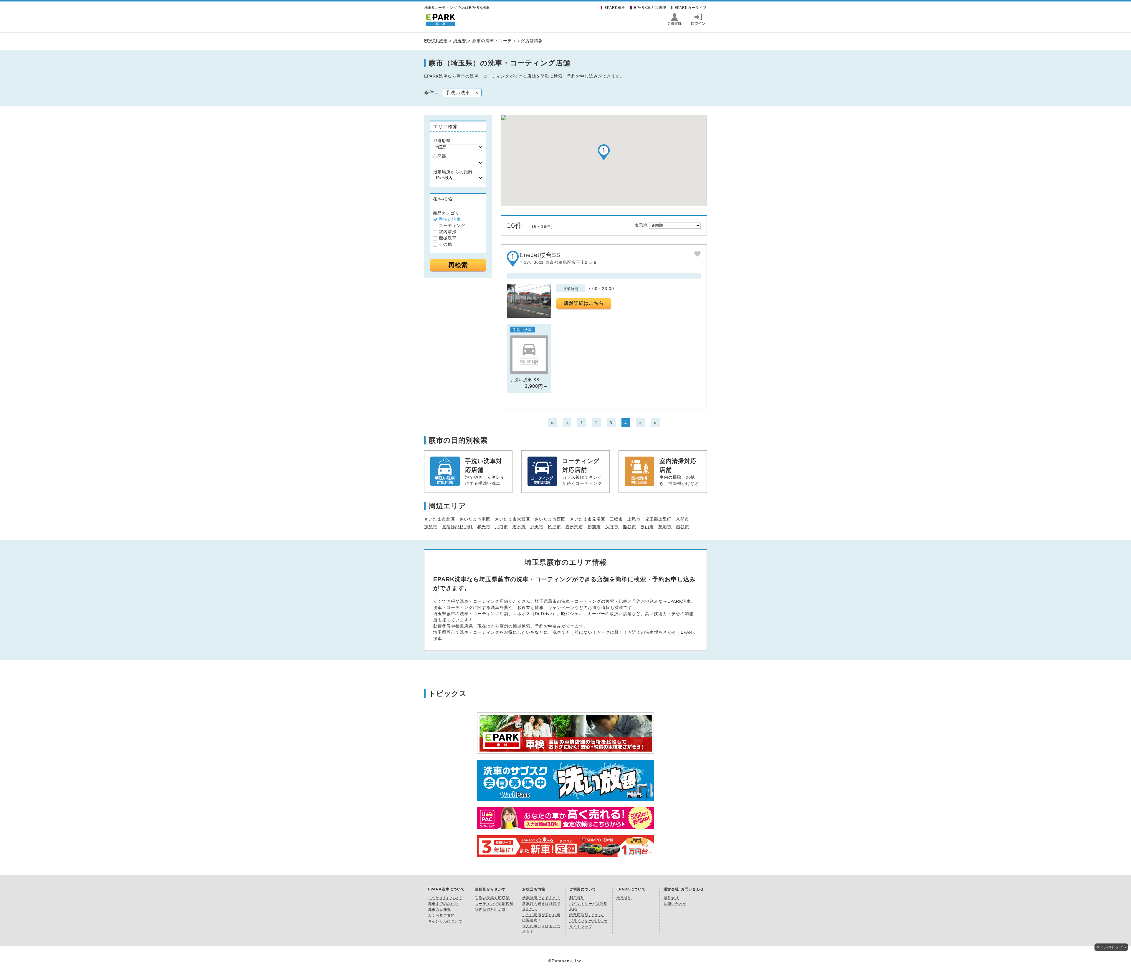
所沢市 (554, 526)
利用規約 (577, 898)
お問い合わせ (675, 904)
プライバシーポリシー (588, 921)
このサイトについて (445, 898)
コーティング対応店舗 (494, 904)
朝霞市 (594, 526)
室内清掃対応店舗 (490, 910)
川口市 (501, 526)
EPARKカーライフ (690, 8)
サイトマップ (580, 927)
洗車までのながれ (443, 904)
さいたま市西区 (550, 519)
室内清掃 (448, 231)
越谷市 (682, 526)
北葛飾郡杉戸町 (457, 526)
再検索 (458, 265)
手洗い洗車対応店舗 (492, 898)
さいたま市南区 (474, 519)
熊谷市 (629, 526)
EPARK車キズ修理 (650, 8)
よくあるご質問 (441, 915)
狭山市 (647, 526)
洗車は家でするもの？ (541, 898)
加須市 (430, 526)
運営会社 (671, 898)
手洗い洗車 (450, 219)
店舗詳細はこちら (584, 303)
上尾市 (634, 519)
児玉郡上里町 (658, 519)
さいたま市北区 (439, 519)
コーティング (452, 225)
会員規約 (624, 898)
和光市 (483, 526)
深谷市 (612, 526)
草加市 (665, 526)
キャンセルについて (445, 921)
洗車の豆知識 (439, 910)
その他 (445, 244)
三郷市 (616, 519)
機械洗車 (448, 237)
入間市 (682, 519)
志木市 (519, 526)
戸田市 (536, 526)
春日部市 (574, 526)
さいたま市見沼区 (587, 519)
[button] (604, 152)
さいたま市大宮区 (512, 519)
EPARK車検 (614, 8)
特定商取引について (586, 915)
